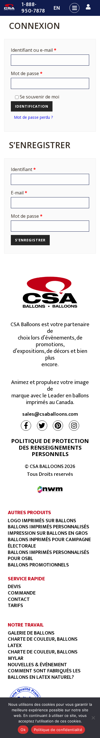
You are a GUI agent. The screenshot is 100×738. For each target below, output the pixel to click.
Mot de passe (26, 73)
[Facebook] (26, 425)
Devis (14, 586)
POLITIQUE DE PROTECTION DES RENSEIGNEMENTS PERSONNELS (50, 447)
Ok (23, 729)
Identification (31, 106)
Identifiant (23, 169)
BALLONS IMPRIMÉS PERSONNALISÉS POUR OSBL (48, 555)
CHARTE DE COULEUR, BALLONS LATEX (43, 642)
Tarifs (15, 605)
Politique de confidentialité (58, 729)
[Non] (93, 717)
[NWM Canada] (50, 489)
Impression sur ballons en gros (48, 533)
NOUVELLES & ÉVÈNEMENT (37, 664)
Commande (22, 593)
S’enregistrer (30, 239)
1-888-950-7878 (33, 7)
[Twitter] (42, 425)
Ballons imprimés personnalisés (48, 526)
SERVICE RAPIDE (26, 578)
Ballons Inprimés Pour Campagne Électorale (49, 542)
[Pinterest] (58, 425)
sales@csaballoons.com (50, 414)
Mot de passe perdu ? (33, 117)
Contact (19, 599)
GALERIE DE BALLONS (31, 633)
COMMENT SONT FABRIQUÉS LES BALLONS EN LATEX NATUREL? (44, 674)
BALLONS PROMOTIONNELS (38, 565)
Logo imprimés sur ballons (42, 520)
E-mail (19, 193)
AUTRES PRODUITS (29, 512)
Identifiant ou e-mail (33, 50)
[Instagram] (74, 425)
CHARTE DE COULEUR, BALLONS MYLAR (43, 655)
